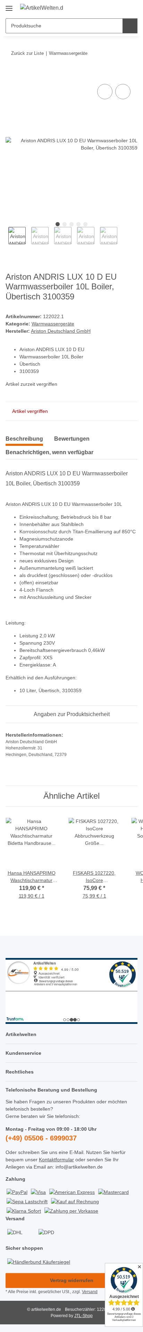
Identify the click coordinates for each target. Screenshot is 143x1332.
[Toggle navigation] (9, 5)
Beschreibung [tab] (24, 439)
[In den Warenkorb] (11, 74)
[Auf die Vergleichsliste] (104, 91)
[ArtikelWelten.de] (41, 8)
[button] (110, 8)
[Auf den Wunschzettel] (123, 91)
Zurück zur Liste (27, 53)
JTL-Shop (83, 1315)
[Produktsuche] (130, 25)
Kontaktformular (56, 1159)
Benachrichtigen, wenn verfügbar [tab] (49, 452)
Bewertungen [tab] (72, 439)
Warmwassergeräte (53, 323)
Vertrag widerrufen (71, 1280)
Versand (90, 1291)
